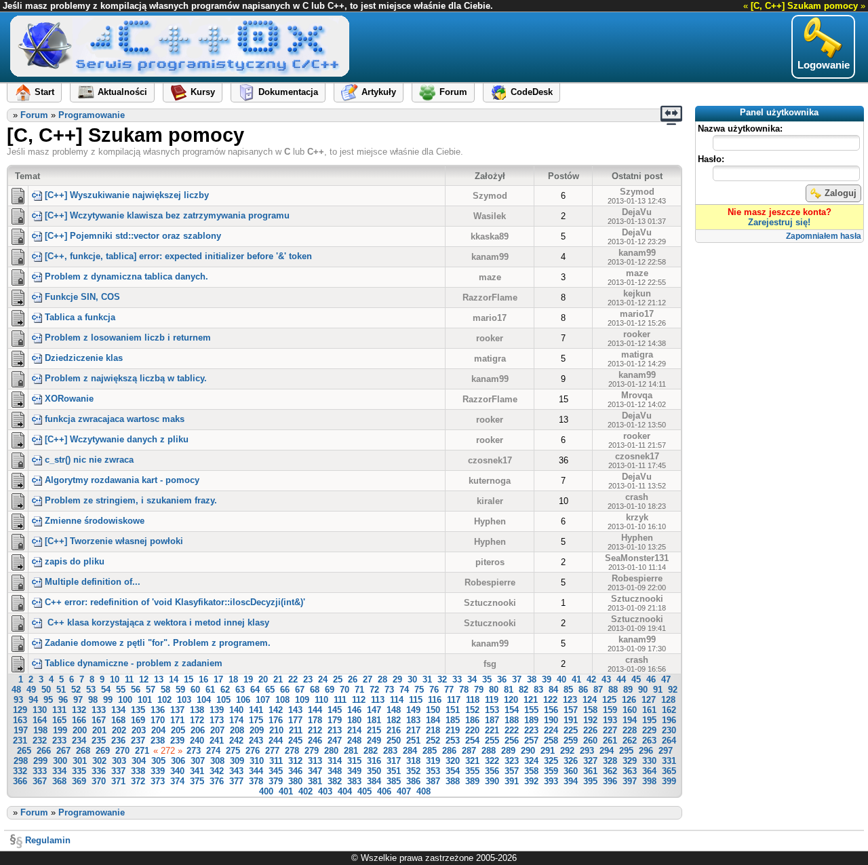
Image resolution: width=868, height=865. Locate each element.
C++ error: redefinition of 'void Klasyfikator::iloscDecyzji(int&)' (175, 602)
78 (464, 690)
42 (591, 679)
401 (286, 791)
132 (79, 710)
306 (178, 761)
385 (394, 781)
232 (40, 740)
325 (551, 761)
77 (449, 690)
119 (491, 700)
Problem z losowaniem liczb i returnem (128, 337)
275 (233, 751)
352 (413, 771)
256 (512, 740)
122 (550, 700)
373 (158, 781)
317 (394, 761)
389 (472, 781)
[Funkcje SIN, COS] (18, 296)
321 (472, 761)
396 (610, 781)
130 (40, 710)
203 (139, 730)
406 (384, 791)
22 (293, 679)
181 (374, 720)
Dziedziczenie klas (84, 358)
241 (217, 740)
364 (649, 771)
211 (295, 730)
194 (630, 720)
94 (33, 700)
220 (472, 730)
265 (24, 751)
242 (236, 740)
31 (427, 679)
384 (374, 781)
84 (553, 690)
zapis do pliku (74, 561)
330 (649, 761)
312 (295, 761)
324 (531, 761)
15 (188, 679)
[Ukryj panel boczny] (671, 115)
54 (106, 690)
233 (59, 740)
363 (630, 771)
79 (479, 690)
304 (139, 761)
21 (278, 679)
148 (394, 710)
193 (610, 720)
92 (672, 690)
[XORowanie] (18, 398)
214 (354, 730)
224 (551, 730)
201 (99, 730)
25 (337, 679)
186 (472, 720)
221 (492, 730)
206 (198, 730)
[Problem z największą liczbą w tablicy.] (18, 377)
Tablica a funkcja (80, 317)
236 (118, 740)
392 (531, 781)
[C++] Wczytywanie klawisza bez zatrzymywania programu (167, 215)
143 (295, 710)
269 (103, 751)
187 (492, 720)
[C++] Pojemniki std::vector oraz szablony (133, 236)
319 (433, 761)
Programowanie (91, 115)
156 (551, 710)
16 (203, 679)
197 (21, 730)
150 (433, 710)
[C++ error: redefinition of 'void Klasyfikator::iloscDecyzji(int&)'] (18, 601)
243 (256, 740)
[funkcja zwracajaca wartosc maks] (18, 418)
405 (364, 791)
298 (21, 761)
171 (177, 720)
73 (389, 690)
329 (630, 761)
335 (79, 771)
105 (223, 700)
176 (276, 720)
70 (344, 690)
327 (590, 761)
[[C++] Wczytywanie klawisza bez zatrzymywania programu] (18, 215)
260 (590, 740)
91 (658, 690)
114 (396, 700)
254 (472, 740)
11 (129, 679)
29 (397, 679)
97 (78, 700)
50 (46, 690)
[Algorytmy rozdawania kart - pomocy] (18, 479)
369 (79, 781)
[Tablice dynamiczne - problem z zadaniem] (18, 662)
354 (453, 771)
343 (236, 771)
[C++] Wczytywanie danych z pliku (117, 439)
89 (628, 690)
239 (177, 740)
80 (493, 690)
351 (394, 771)
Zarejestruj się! (779, 222)
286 (449, 751)
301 (80, 761)
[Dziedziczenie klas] (18, 357)
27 (367, 679)
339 (158, 771)
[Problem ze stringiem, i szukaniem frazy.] (18, 500)
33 (457, 679)
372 (138, 781)
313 (315, 761)
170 (158, 720)
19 (248, 679)
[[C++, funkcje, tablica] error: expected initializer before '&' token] (18, 255)
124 (590, 700)
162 (669, 710)
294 (606, 751)
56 (135, 690)
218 (433, 730)
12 (144, 679)
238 (158, 740)
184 (433, 720)
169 (138, 720)
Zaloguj (840, 193)
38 (531, 679)
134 (118, 710)
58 (165, 690)
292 (567, 751)
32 (442, 679)
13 (158, 679)
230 (669, 730)
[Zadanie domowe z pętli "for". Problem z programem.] (18, 642)
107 (263, 700)
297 (665, 751)
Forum (34, 115)
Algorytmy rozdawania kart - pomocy (122, 480)
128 (668, 700)
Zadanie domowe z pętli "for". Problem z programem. (158, 643)
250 (394, 740)
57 (150, 690)
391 (512, 781)
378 (256, 781)
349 (354, 771)
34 (472, 679)
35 (487, 679)
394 (571, 781)
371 (118, 781)
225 (571, 730)
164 (40, 720)
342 (217, 771)
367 (40, 781)
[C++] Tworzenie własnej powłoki (114, 541)
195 (649, 720)
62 (225, 690)
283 (390, 751)
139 (217, 710)
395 (590, 781)
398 (649, 781)
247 (335, 740)
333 (40, 771)
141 (256, 710)
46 (651, 679)
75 (419, 690)
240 (197, 740)
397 (630, 781)
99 (108, 700)
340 (177, 771)
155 (531, 710)
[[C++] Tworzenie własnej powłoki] (18, 540)
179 (335, 720)
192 (590, 720)
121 (531, 700)
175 (256, 720)
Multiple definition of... (92, 582)
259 (571, 740)
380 (295, 781)
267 (63, 751)
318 (413, 761)
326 (571, 761)
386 (413, 781)
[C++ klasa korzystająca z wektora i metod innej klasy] (18, 622)
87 (598, 690)
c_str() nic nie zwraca (89, 460)
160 (630, 710)
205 (178, 730)
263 (649, 740)
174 (236, 720)
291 (547, 751)
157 (571, 710)
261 (610, 740)
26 (352, 679)
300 (60, 761)
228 (630, 730)
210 (276, 730)
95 (48, 700)
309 (237, 761)
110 (321, 700)
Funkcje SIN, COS (82, 297)
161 (649, 710)
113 (377, 700)
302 (99, 761)
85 (568, 690)
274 (213, 751)
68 (314, 690)
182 (394, 720)
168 (118, 720)
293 (587, 751)
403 (325, 791)
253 (453, 740)
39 (546, 679)
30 (412, 679)
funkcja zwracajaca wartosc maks (114, 419)
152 (472, 710)
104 (204, 700)
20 (263, 679)
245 (295, 740)
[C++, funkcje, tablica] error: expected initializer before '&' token (178, 256)
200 (80, 730)
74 (404, 690)
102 (164, 700)
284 (410, 751)
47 (666, 679)
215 (374, 730)
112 (359, 700)
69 (329, 690)
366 (20, 781)
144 (315, 710)
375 (197, 781)
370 (99, 781)
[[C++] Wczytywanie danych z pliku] (18, 439)
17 (218, 679)
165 (59, 720)
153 (492, 710)
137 (177, 710)
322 (492, 761)
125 (609, 700)
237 (138, 740)
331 (669, 761)
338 (138, 771)
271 (142, 751)
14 (173, 679)
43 (606, 679)
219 (453, 730)
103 (184, 700)
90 (643, 690)
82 (523, 690)
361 (590, 771)
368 (59, 781)
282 (370, 751)
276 (252, 751)
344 (256, 771)
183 (413, 720)
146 (354, 710)
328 (610, 761)
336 (99, 771)
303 (119, 761)
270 (122, 751)
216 (394, 730)
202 (119, 730)
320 (453, 761)
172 (197, 720)
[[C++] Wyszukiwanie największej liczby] (18, 194)
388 (453, 781)
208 (237, 730)
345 (276, 771)
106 (243, 700)
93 (18, 700)
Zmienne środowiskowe (94, 521)
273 (193, 751)
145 (335, 710)
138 (197, 710)
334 (59, 771)
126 (629, 700)
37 (516, 679)
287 (469, 751)
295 (626, 751)
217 (413, 730)
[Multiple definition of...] (18, 581)
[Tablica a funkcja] (18, 316)
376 (217, 781)
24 (323, 679)
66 (285, 690)
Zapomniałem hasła (823, 236)
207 (217, 730)
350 (374, 771)
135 (138, 710)
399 (669, 781)
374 (177, 781)
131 (59, 710)
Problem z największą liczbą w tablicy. (126, 378)
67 (299, 690)
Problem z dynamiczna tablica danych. (126, 276)
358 (531, 771)
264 (669, 740)
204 (158, 730)
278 (292, 751)
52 (76, 690)
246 (315, 740)
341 (197, 771)
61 (210, 690)
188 (512, 720)
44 (621, 679)
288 (488, 751)
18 (233, 679)
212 (315, 730)
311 (276, 761)
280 (331, 751)
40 (561, 679)
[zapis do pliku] (18, 561)
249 (374, 740)
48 (16, 690)
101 (145, 700)
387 (433, 781)
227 (610, 730)
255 (492, 740)
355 (472, 771)
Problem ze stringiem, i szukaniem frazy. (131, 500)
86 (583, 690)
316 (374, 761)
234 (79, 740)
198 (40, 730)
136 (158, 710)
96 (63, 700)
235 (99, 740)
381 (315, 781)
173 (217, 720)
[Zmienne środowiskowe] (18, 520)
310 (257, 761)
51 (61, 690)
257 (531, 740)
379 (276, 781)
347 (315, 771)
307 (198, 761)
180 (354, 720)
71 (359, 690)
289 (508, 751)
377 (236, 781)
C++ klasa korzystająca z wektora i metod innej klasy (157, 622)
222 (512, 730)
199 (60, 730)
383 (354, 781)
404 (345, 791)
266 (44, 751)
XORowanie (69, 398)
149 (413, 710)
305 (158, 761)
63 (240, 690)
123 (570, 700)
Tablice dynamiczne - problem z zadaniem (133, 663)
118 (472, 700)
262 (630, 740)
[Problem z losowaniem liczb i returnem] (18, 337)
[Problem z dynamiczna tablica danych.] (18, 276)
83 (538, 690)
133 (99, 710)
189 (531, 720)
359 (551, 771)
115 (415, 700)
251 (413, 740)
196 (669, 720)
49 (31, 690)
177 (295, 720)
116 (434, 700)
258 (551, 740)
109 (302, 700)
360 (571, 771)
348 (335, 771)
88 (613, 690)
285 (429, 751)
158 (590, 710)
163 (20, 720)
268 (83, 751)
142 (276, 710)
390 (492, 781)
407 (404, 791)
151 (453, 710)
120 (511, 700)
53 (91, 690)
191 (571, 720)
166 (79, 720)
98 (93, 700)
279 (311, 751)
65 (270, 690)
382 (335, 781)
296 (646, 751)
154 (512, 710)
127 (649, 700)
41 (576, 679)
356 (492, 771)
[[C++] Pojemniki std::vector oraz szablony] (18, 235)
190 (551, 720)
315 (354, 761)
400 (266, 791)
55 (120, 690)
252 (433, 740)
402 (305, 791)
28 (382, 679)
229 (649, 730)
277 (272, 751)
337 (118, 771)
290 (528, 751)
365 (669, 771)
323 (512, 761)
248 (354, 740)
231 (20, 740)
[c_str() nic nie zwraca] (18, 459)
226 (590, 730)
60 (195, 690)
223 (531, 730)
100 (125, 700)
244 (276, 740)
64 (255, 690)
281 (351, 751)
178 (315, 720)
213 (335, 730)
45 (636, 679)
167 (99, 720)
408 (423, 791)
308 (217, 761)
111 (340, 700)
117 (453, 700)
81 (508, 690)
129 (20, 710)
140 (236, 710)
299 (40, 761)
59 (180, 690)
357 (512, 771)
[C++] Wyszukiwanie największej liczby (127, 195)
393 (551, 781)
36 (502, 679)
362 (610, 771)
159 (610, 710)
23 (308, 679)
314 (335, 761)
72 (374, 690)
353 (433, 771)
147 (374, 710)
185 (453, 720)
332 (20, 771)
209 (257, 730)
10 (114, 679)
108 (282, 700)
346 (295, 771)
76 (434, 690)
